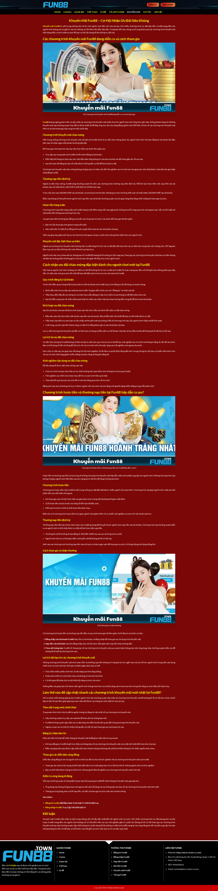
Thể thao (92, 12)
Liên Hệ (158, 12)
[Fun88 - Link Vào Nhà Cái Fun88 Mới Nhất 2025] (55, 5)
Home (57, 12)
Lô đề (103, 12)
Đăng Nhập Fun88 (53, 807)
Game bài (79, 12)
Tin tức (147, 12)
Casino (67, 12)
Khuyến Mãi (133, 12)
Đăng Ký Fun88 (52, 803)
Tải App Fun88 (116, 12)
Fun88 (45, 122)
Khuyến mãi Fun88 (51, 26)
